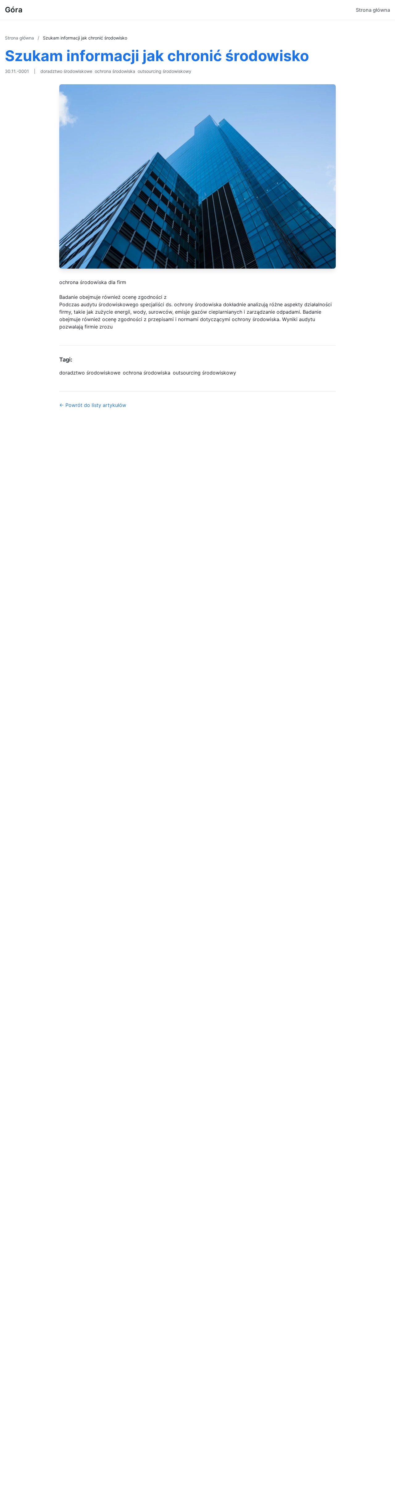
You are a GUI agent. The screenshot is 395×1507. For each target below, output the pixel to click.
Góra (14, 9)
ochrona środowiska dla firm (92, 282)
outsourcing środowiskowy (164, 71)
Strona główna (373, 10)
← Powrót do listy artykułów (92, 405)
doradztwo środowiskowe (66, 71)
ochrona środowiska (115, 71)
